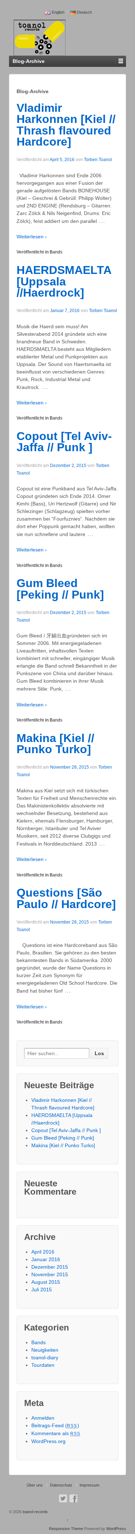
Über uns (35, 1485)
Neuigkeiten (44, 1350)
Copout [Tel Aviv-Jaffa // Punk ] (64, 442)
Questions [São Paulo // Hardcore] (66, 898)
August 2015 (45, 1282)
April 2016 (42, 1252)
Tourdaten (42, 1365)
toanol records (35, 1512)
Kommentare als (56, 1433)
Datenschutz (61, 1485)
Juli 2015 (41, 1289)
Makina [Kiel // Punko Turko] (55, 744)
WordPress (116, 1528)
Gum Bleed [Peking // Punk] (60, 589)
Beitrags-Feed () (55, 1425)
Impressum (89, 1485)
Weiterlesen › (32, 236)
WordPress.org (48, 1441)
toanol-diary (44, 1357)
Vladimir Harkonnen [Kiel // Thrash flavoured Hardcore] (66, 124)
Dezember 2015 (49, 1267)
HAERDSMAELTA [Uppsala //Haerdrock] (64, 281)
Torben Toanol (98, 159)
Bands (56, 252)
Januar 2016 (45, 1259)
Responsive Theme (66, 1528)
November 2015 (49, 1274)
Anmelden (42, 1418)
